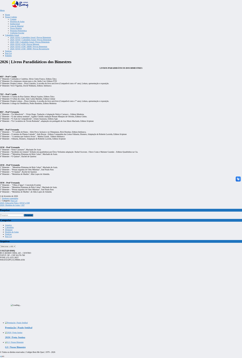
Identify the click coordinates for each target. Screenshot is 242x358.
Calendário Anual (12, 35)
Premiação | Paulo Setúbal (18, 327)
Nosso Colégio (11, 17)
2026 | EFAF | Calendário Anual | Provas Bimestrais (30, 40)
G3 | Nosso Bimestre (15, 347)
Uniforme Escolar (17, 33)
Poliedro (8, 56)
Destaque (8, 230)
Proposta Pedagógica (18, 31)
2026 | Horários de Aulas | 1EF (12, 205)
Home (7, 15)
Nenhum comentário (10, 198)
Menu (2, 10)
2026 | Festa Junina (15, 337)
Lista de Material (16, 26)
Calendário (9, 227)
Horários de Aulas (17, 21)
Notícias (8, 51)
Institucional (15, 24)
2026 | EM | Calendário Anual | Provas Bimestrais (30, 42)
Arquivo (8, 225)
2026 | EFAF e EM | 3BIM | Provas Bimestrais (28, 46)
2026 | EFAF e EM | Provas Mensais (24, 44)
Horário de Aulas (12, 232)
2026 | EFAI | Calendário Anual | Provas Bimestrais (30, 37)
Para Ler (8, 53)
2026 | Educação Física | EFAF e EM (15, 203)
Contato (13, 19)
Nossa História (16, 28)
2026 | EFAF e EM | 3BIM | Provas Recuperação (29, 49)
